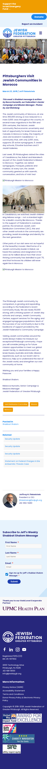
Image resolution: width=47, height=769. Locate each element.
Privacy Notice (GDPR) (13, 687)
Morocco (8, 410)
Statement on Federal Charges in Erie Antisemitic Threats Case (22, 462)
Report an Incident (32, 24)
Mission (34, 404)
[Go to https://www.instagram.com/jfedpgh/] (18, 650)
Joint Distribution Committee (16, 404)
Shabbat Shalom (11, 424)
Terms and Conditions (13, 694)
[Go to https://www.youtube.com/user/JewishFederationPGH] (24, 650)
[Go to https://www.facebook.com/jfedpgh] (5, 650)
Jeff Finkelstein (27, 91)
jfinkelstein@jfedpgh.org (30, 500)
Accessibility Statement (14, 690)
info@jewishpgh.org (12, 673)
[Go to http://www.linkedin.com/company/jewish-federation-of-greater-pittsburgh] (11, 650)
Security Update (12, 439)
